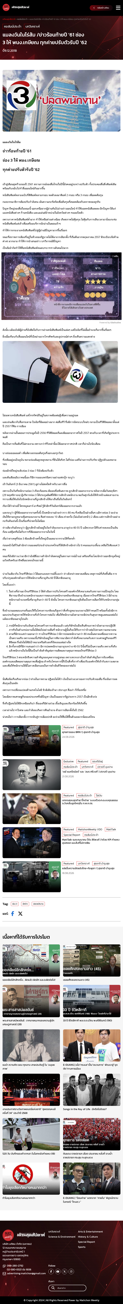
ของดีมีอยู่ (97, 761)
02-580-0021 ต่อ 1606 (19, 1269)
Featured (69, 727)
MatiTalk (111, 829)
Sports (81, 1247)
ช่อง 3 (14, 903)
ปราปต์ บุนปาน (105, 767)
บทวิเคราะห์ (32, 26)
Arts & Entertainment (90, 1231)
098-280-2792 (15, 1266)
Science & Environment (61, 1237)
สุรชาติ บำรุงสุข (86, 727)
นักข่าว (25, 903)
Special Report (72, 835)
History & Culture (88, 1237)
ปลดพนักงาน (38, 903)
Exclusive (69, 761)
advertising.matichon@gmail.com (26, 1273)
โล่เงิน (99, 795)
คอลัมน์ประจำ (12, 26)
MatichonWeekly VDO (90, 829)
